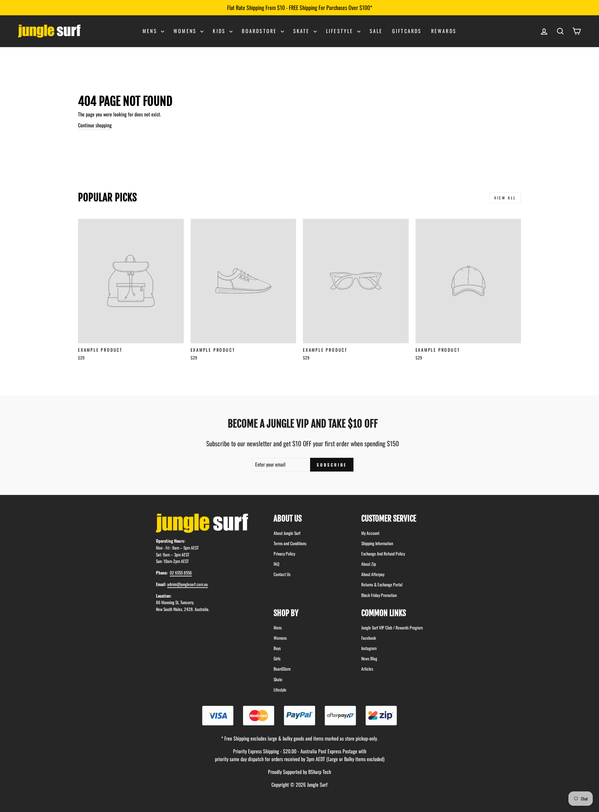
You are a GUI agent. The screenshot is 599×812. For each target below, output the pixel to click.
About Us (288, 518)
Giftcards (407, 31)
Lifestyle (341, 31)
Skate (302, 31)
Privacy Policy (284, 553)
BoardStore (282, 669)
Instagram (369, 648)
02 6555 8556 (181, 573)
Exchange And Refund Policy (383, 553)
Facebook (368, 638)
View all (505, 197)
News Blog (369, 658)
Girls (277, 658)
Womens (186, 31)
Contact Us (282, 574)
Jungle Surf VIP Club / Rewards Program (392, 627)
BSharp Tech (319, 771)
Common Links (383, 613)
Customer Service (388, 518)
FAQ (276, 564)
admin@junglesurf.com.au (187, 584)
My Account (370, 533)
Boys (277, 648)
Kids (220, 31)
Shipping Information (377, 543)
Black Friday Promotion (379, 595)
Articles (367, 669)
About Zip (368, 564)
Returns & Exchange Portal (381, 584)
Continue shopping (95, 125)
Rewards (443, 31)
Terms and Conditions (290, 543)
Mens (151, 31)
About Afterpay (372, 574)
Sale (376, 31)
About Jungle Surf (287, 533)
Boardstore (260, 31)
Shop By (286, 613)
